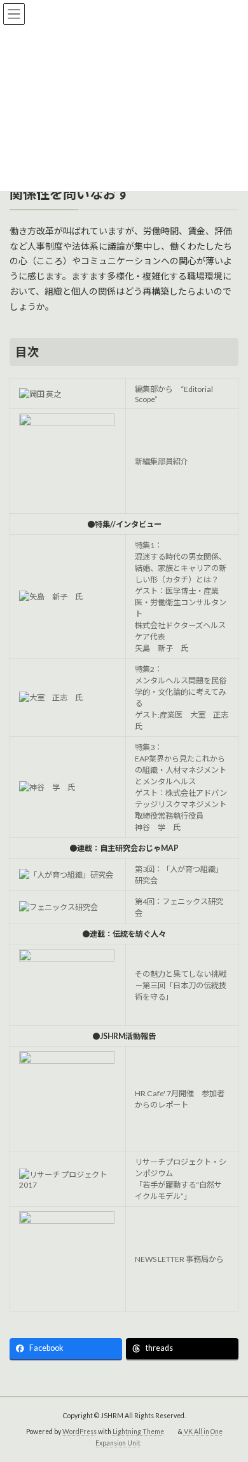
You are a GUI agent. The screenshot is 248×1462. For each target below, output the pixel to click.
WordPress (79, 1431)
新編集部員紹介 (161, 461)
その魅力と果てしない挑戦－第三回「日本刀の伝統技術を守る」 (180, 985)
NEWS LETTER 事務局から (179, 1259)
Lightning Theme (138, 1431)
